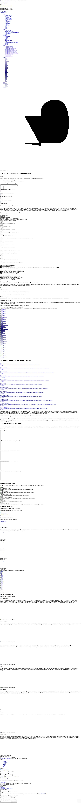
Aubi (6, 78)
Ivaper (6, 77)
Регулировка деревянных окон (10, 51)
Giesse (6, 74)
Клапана (6, 44)
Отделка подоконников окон (10, 48)
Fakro (6, 69)
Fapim (6, 79)
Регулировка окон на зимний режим (11, 53)
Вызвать (12, 797)
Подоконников (7, 23)
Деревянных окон (8, 16)
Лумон (6, 81)
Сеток (6, 27)
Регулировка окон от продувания (11, 52)
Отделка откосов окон (9, 46)
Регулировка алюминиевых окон (11, 50)
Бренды (4, 57)
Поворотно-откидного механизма (11, 42)
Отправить (13, 279)
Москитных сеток (8, 40)
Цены (4, 82)
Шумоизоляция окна (9, 54)
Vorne (6, 73)
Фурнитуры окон (8, 30)
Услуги (4, 45)
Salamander (7, 61)
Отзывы (6, 84)
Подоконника (7, 36)
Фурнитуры (7, 25)
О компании (5, 83)
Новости (6, 86)
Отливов (6, 24)
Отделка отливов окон (9, 47)
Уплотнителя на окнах (9, 31)
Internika (6, 76)
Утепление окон (8, 55)
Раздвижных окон (8, 19)
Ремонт (4, 14)
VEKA (6, 59)
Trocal (6, 64)
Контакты (4, 87)
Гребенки (6, 43)
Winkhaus (6, 72)
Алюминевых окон (8, 15)
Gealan (6, 62)
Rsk (5, 80)
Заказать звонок (3, 12)
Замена (4, 29)
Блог (6, 85)
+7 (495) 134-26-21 (3, 2)
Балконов (6, 20)
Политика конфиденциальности (6, 788)
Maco (6, 71)
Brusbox (6, 65)
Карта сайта (2, 787)
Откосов (6, 22)
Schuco (6, 63)
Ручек (6, 26)
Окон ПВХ (7, 17)
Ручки (6, 34)
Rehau (6, 58)
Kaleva (6, 66)
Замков (6, 28)
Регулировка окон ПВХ (9, 49)
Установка (5, 35)
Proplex (6, 67)
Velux (6, 70)
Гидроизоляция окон (9, 56)
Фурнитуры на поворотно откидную (12, 32)
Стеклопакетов (8, 21)
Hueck (6, 75)
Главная (4, 761)
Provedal (6, 68)
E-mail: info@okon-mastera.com (6, 5)
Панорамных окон (8, 18)
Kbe (5, 60)
